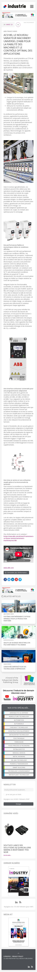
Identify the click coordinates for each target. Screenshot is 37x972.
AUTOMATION (19, 720)
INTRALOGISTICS (19, 749)
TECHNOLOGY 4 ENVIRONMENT (19, 771)
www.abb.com (9, 568)
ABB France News (10, 31)
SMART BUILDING (19, 767)
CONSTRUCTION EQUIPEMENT (18, 731)
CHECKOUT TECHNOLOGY (19, 727)
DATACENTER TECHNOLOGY (19, 735)
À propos (7, 956)
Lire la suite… (7, 855)
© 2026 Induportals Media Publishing (18, 958)
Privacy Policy (17, 956)
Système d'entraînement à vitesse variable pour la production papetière (17, 619)
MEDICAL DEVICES (19, 753)
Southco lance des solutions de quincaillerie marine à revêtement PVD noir (17, 848)
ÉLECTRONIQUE (18, 738)
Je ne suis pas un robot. (13, 794)
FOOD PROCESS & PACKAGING (18, 746)
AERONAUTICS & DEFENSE (19, 713)
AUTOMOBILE (19, 724)
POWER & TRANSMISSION (19, 764)
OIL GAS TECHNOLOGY (19, 760)
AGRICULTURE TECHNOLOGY (19, 716)
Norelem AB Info (9, 640)
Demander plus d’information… (17, 573)
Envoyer (18, 804)
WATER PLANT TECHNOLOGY (19, 775)
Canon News (7, 664)
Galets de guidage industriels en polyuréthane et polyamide (17, 644)
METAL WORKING (19, 756)
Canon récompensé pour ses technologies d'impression (15, 668)
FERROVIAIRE (18, 742)
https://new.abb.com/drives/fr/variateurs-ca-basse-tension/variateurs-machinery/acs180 (19, 538)
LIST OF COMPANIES (11, 960)
